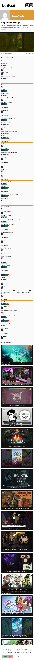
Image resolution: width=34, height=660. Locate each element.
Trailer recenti (7, 343)
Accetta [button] (5, 656)
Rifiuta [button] (10, 656)
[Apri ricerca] (27, 5)
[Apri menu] (31, 5)
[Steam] (2, 65)
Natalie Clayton (7, 53)
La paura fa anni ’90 (10, 23)
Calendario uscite (8, 58)
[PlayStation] (4, 104)
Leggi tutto (17, 656)
